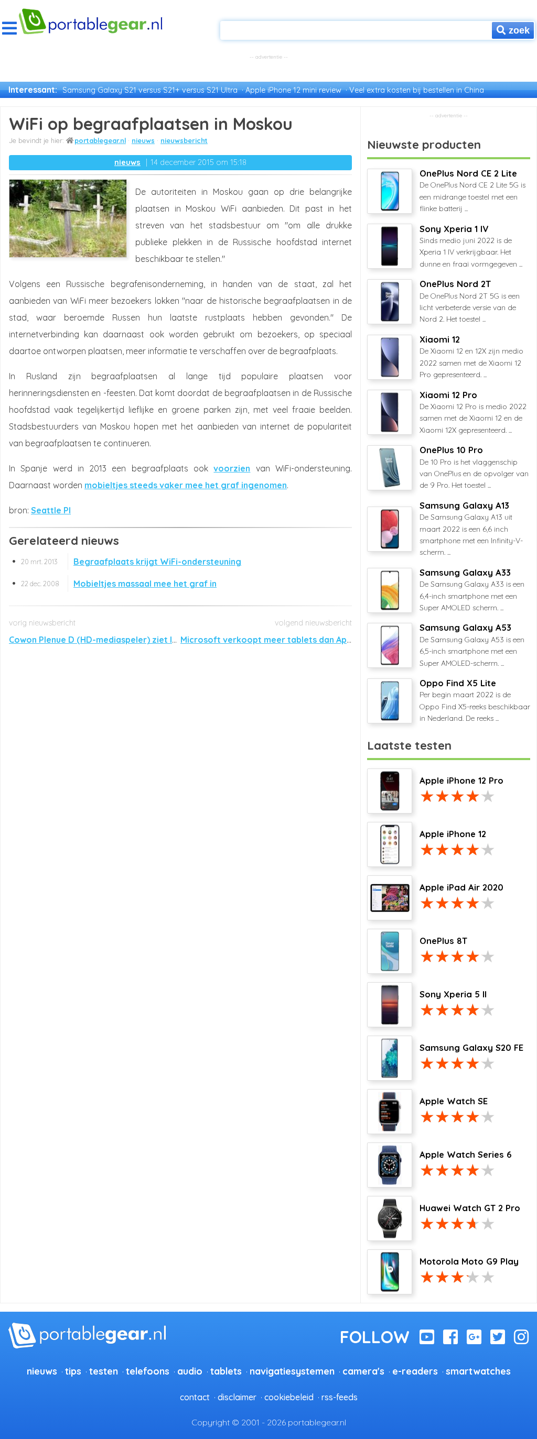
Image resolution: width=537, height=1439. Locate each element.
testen (103, 1371)
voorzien (231, 468)
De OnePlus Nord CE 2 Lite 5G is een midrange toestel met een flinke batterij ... (472, 190)
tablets (226, 1371)
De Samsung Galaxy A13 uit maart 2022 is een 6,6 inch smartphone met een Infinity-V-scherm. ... (471, 528)
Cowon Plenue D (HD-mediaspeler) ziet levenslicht (111, 639)
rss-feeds (339, 1397)
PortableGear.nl (100, 140)
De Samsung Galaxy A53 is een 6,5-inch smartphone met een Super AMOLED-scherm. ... (472, 644)
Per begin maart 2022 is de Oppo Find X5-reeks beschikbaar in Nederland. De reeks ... (475, 700)
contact (195, 1397)
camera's (363, 1371)
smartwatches (478, 1371)
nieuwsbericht (184, 140)
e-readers (415, 1371)
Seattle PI (51, 510)
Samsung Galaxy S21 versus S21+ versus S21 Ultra (150, 90)
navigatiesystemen (292, 1371)
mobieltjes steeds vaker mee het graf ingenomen (185, 485)
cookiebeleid (289, 1397)
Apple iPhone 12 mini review (293, 90)
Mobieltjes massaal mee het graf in (119, 583)
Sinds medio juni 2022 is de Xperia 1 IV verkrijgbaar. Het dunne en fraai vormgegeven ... (471, 246)
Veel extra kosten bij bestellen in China (416, 90)
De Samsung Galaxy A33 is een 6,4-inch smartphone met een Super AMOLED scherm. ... (472, 589)
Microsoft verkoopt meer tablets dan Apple (269, 639)
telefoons (147, 1371)
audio (189, 1371)
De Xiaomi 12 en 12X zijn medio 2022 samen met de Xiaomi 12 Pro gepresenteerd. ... (471, 356)
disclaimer (237, 1397)
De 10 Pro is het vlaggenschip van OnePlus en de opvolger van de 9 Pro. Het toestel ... (474, 467)
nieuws (143, 140)
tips (73, 1371)
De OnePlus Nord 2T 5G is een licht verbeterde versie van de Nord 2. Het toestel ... (470, 301)
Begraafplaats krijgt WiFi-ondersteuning (131, 561)
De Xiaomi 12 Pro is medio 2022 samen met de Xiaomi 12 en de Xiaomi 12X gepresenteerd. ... (473, 412)
